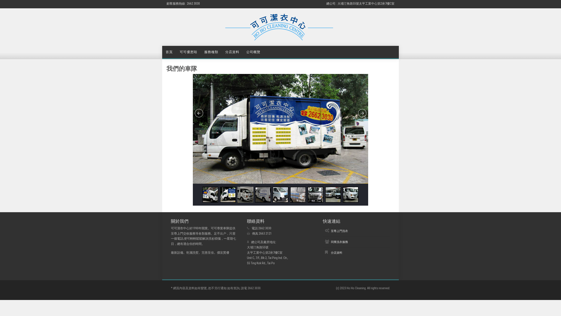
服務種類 (211, 52)
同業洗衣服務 (339, 242)
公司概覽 (253, 52)
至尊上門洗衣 (339, 231)
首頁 (169, 52)
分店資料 (232, 52)
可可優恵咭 (188, 52)
